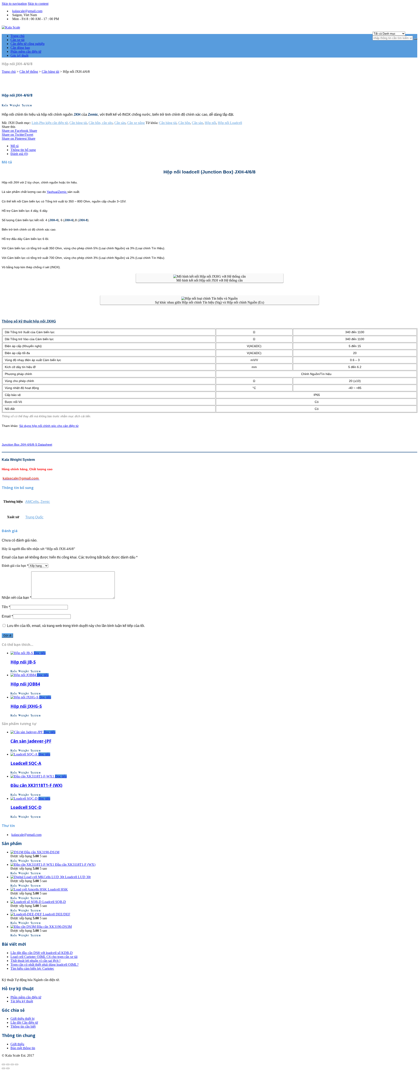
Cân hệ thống (28, 71)
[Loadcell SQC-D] (24, 798)
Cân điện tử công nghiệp (27, 44)
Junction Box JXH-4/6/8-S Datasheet (27, 444)
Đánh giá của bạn (15, 565)
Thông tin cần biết (23, 1026)
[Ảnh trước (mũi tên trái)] (3, 1068)
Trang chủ (17, 36)
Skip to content (38, 3)
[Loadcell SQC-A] (24, 754)
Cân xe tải (17, 40)
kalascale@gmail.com (27, 11)
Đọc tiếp (40, 653)
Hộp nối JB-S (23, 662)
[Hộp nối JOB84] (23, 675)
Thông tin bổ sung (23, 150)
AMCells (32, 502)
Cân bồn (184, 123)
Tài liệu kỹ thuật (21, 1001)
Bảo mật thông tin (22, 1048)
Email (7, 616)
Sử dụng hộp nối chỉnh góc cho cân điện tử (49, 426)
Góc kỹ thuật (19, 55)
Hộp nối (210, 123)
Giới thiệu (17, 1044)
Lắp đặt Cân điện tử (24, 1022)
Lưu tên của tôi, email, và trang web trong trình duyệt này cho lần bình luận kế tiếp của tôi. (76, 626)
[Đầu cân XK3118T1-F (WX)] (32, 776)
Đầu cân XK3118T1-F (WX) (36, 785)
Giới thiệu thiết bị (22, 1018)
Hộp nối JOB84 (25, 684)
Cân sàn (119, 123)
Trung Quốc (34, 517)
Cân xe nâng (136, 123)
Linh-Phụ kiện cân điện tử (50, 123)
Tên (6, 607)
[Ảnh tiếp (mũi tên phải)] (8, 1068)
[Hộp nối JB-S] (22, 653)
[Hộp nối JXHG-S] (24, 697)
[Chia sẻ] (8, 1064)
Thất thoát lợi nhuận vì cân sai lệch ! (35, 960)
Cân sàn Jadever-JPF (30, 741)
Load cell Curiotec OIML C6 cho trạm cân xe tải (43, 957)
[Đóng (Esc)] (3, 1064)
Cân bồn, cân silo (101, 123)
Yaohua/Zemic (57, 191)
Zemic (45, 502)
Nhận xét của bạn (16, 597)
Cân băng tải (50, 71)
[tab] (213, 146)
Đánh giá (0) (19, 154)
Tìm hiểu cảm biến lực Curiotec (32, 968)
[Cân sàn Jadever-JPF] (27, 732)
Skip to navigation (14, 3)
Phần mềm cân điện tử (25, 51)
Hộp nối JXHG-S (26, 706)
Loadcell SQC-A (25, 763)
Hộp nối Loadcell (230, 123)
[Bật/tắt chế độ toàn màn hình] (12, 1064)
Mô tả (14, 146)
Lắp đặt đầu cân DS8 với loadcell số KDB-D (41, 953)
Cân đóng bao (20, 47)
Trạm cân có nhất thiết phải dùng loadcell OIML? (44, 964)
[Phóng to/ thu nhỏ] (16, 1064)
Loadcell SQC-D (25, 807)
